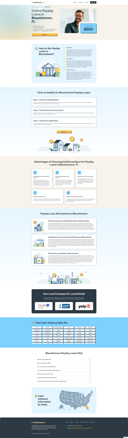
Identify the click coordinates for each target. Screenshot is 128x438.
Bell (47, 341)
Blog (67, 422)
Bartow (47, 338)
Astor (37, 332)
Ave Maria (79, 332)
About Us (75, 2)
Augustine (69, 332)
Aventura (90, 332)
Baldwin (90, 335)
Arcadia (69, 330)
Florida (42, 6)
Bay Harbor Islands (68, 338)
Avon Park (37, 335)
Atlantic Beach (47, 332)
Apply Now (93, 2)
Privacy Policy (92, 422)
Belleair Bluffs (90, 341)
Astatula (90, 330)
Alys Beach (80, 327)
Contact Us (81, 2)
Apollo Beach (47, 330)
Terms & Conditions (84, 422)
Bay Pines (79, 338)
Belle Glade (58, 341)
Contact (76, 422)
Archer (79, 330)
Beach (37, 341)
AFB (37, 327)
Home (33, 6)
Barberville (37, 338)
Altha (69, 327)
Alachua (47, 327)
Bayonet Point (90, 338)
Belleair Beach (79, 341)
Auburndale (58, 332)
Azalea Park (47, 335)
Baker (69, 335)
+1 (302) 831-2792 (78, 425)
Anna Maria (90, 327)
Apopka (58, 330)
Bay (58, 338)
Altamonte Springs (58, 327)
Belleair (69, 341)
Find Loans (86, 2)
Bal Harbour (79, 335)
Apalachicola (36, 330)
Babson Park (58, 335)
